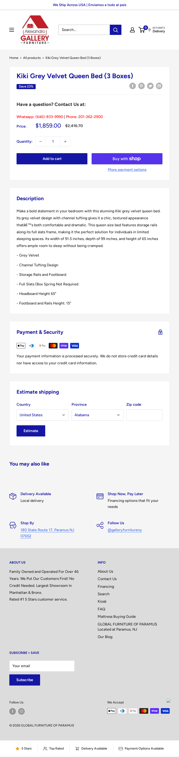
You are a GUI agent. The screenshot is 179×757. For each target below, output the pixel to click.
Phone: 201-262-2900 (84, 117)
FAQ (101, 609)
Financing (106, 586)
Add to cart (52, 158)
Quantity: (25, 141)
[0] (142, 30)
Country (24, 404)
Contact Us (107, 579)
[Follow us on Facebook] (12, 711)
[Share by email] (159, 85)
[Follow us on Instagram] (21, 711)
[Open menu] (11, 30)
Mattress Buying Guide (117, 616)
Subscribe (24, 680)
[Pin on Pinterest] (141, 85)
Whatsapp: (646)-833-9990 (40, 117)
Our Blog (105, 637)
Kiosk (102, 601)
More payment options (127, 169)
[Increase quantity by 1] (65, 141)
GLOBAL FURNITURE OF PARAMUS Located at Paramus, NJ (127, 627)
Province (79, 404)
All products (32, 58)
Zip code (133, 404)
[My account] (132, 29)
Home (13, 58)
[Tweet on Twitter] (150, 85)
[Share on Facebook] (132, 85)
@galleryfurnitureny (125, 530)
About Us (105, 571)
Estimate (31, 431)
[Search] (115, 30)
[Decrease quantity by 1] (40, 141)
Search (104, 594)
